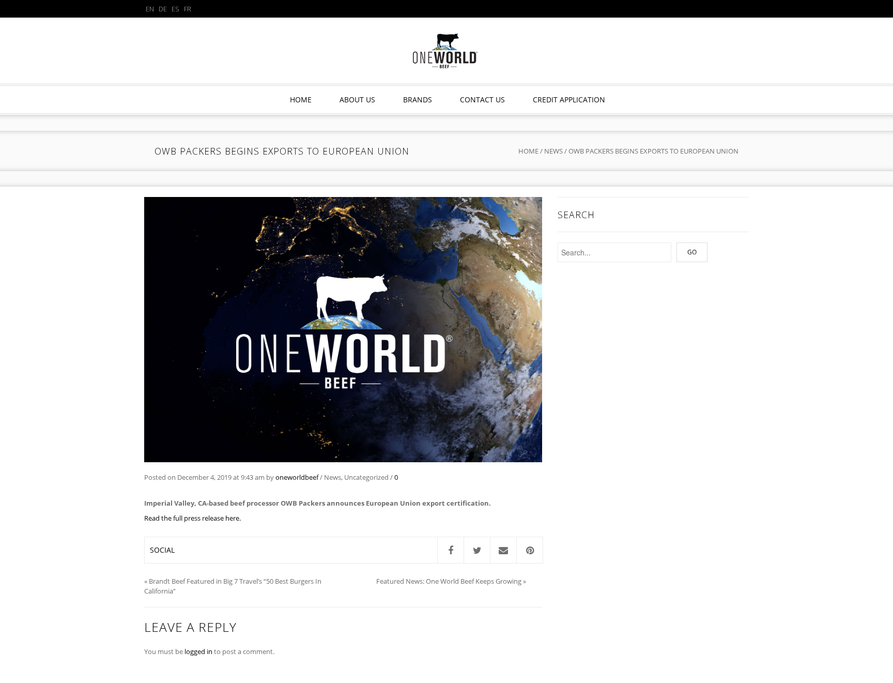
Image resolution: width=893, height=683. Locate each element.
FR (187, 8)
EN (150, 8)
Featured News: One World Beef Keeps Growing (448, 581)
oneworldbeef (296, 477)
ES (175, 8)
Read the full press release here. (192, 518)
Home (301, 99)
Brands (417, 99)
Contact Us (482, 99)
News (553, 151)
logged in (198, 651)
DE (163, 8)
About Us (357, 99)
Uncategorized (366, 477)
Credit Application (569, 99)
